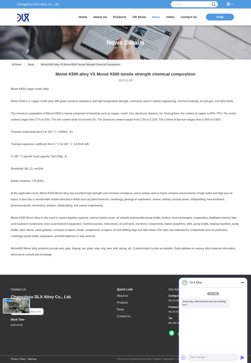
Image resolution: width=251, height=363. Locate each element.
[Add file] (183, 357)
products (119, 17)
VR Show (139, 17)
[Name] (214, 4)
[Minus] (242, 283)
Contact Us (123, 316)
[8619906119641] (172, 333)
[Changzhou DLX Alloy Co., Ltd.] (36, 17)
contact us (189, 17)
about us (100, 17)
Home (83, 17)
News (31, 64)
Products (122, 302)
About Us (122, 295)
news (156, 17)
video (170, 17)
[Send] (242, 357)
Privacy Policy (18, 359)
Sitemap (32, 359)
